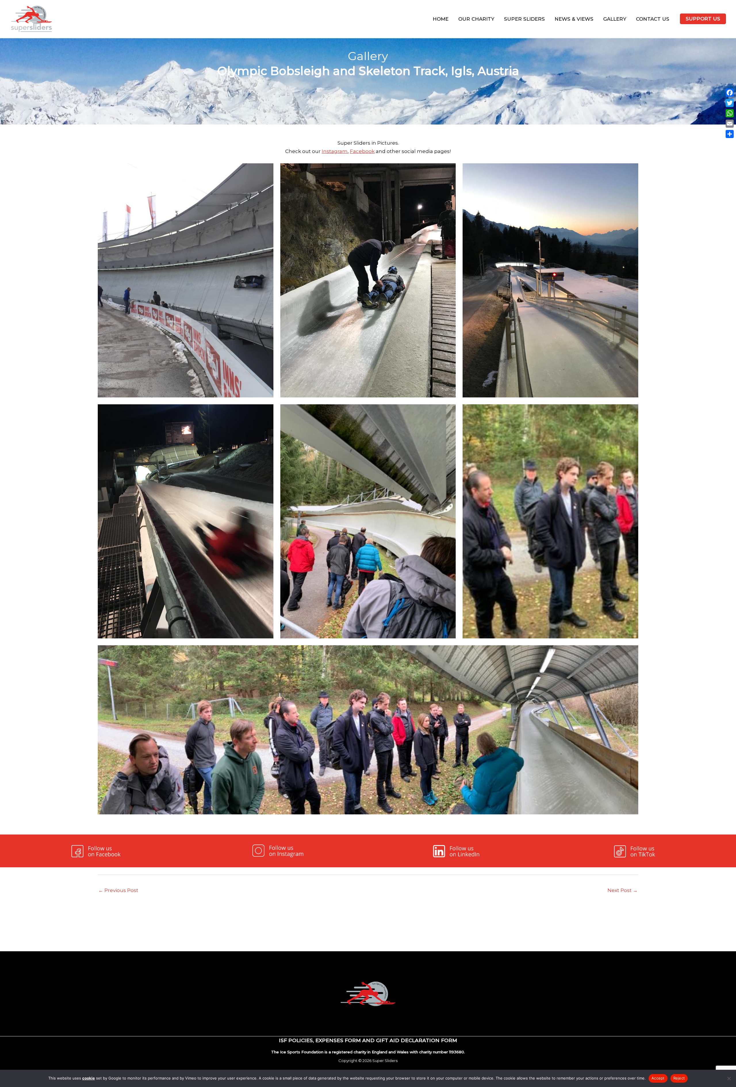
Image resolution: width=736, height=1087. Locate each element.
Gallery (614, 19)
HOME (440, 19)
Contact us (652, 19)
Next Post (622, 890)
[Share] (729, 134)
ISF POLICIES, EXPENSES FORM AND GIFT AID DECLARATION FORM (368, 1040)
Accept (658, 1078)
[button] (703, 19)
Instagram (335, 151)
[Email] (729, 123)
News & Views (574, 19)
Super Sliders (524, 19)
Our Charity (476, 19)
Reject (679, 1078)
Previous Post (118, 890)
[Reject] (729, 1078)
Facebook (362, 151)
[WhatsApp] (729, 113)
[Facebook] (729, 92)
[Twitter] (729, 103)
